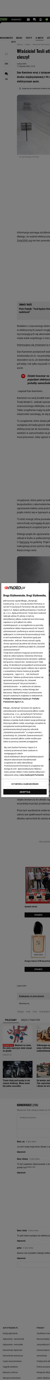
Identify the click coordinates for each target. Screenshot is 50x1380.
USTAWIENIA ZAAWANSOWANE (24, 784)
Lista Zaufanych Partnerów (31, 775)
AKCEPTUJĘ (25, 792)
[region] (25, 690)
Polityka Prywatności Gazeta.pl (17, 699)
